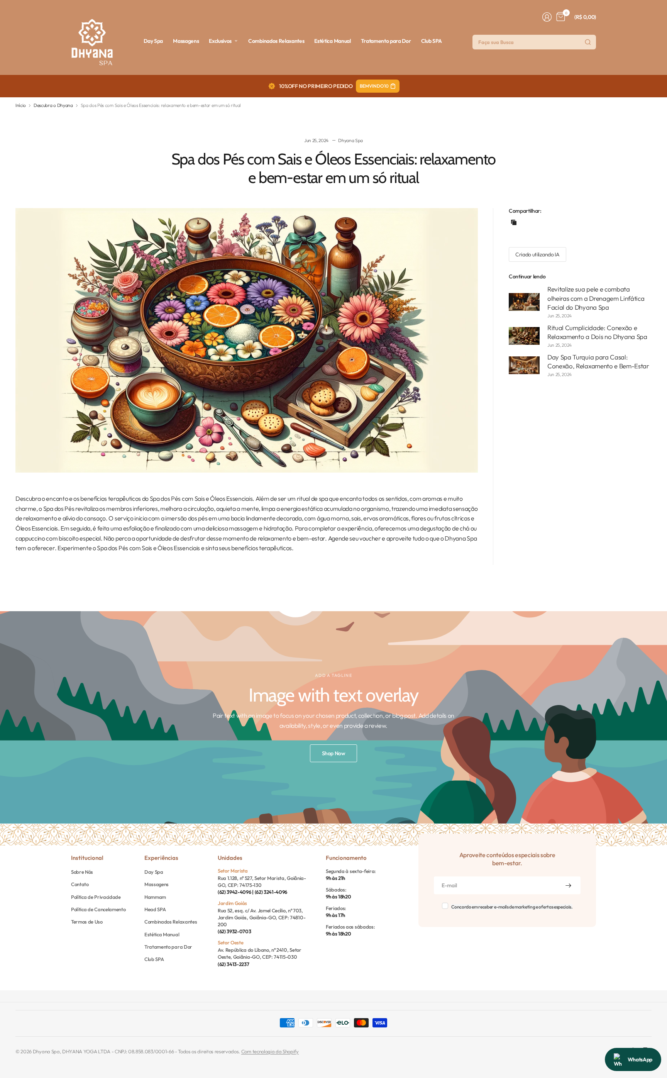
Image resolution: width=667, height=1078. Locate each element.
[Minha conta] (547, 17)
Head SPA (155, 909)
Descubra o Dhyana (53, 105)
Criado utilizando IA (537, 254)
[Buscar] (587, 42)
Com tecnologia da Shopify (270, 1051)
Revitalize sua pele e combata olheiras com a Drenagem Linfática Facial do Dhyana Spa (595, 298)
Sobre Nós (82, 872)
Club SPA (431, 40)
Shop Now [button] (333, 753)
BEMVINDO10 (374, 86)
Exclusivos (220, 40)
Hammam (155, 897)
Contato (80, 884)
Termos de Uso (87, 922)
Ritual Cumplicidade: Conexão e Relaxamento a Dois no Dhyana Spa (597, 332)
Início (20, 105)
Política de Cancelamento (98, 909)
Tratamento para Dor (386, 40)
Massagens (186, 40)
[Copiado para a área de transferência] (514, 222)
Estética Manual (332, 40)
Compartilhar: (525, 211)
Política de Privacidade (96, 897)
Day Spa (153, 40)
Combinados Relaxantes (276, 40)
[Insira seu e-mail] (568, 885)
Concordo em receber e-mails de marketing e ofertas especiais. (511, 907)
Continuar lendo (527, 276)
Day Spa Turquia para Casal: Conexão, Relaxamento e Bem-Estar (598, 361)
